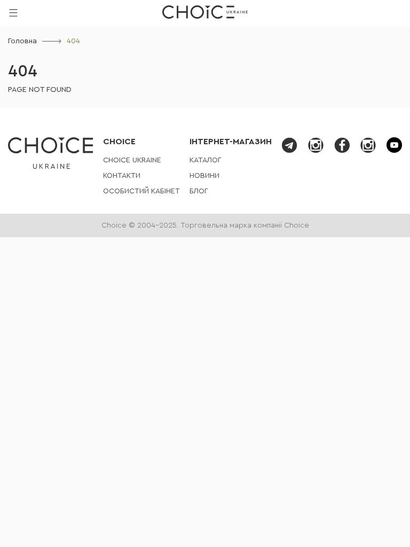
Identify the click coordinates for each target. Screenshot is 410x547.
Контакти (121, 175)
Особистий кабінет (141, 191)
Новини (204, 175)
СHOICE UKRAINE (132, 160)
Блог (199, 191)
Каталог (206, 160)
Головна (22, 41)
